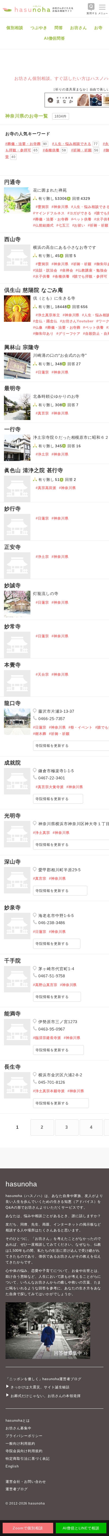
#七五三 (63, 225)
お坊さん (78, 27)
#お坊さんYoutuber (77, 321)
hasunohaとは (18, 1420)
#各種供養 (61, 276)
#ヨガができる (79, 213)
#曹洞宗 (42, 207)
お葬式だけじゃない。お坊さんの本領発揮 (46, 1396)
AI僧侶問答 (54, 38)
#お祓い (78, 225)
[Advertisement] (54, 151)
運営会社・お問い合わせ (26, 1482)
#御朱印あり (43, 334)
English (12, 1466)
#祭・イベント (81, 727)
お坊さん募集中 (18, 1428)
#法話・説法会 (45, 270)
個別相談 (14, 27)
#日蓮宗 (42, 372)
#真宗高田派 (46, 488)
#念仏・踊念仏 (45, 321)
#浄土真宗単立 (48, 315)
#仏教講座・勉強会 (91, 270)
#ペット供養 (81, 219)
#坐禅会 (66, 270)
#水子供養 (41, 276)
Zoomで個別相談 (28, 1528)
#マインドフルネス (49, 213)
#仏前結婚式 (43, 225)
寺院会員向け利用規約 (24, 1451)
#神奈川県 (60, 207)
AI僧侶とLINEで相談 (81, 1528)
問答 (58, 27)
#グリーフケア (68, 334)
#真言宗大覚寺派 (50, 787)
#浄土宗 (42, 454)
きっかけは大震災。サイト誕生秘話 (40, 1387)
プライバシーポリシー (24, 1436)
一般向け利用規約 (20, 1443)
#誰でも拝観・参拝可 (90, 276)
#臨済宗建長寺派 (47, 1038)
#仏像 (38, 327)
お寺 (98, 27)
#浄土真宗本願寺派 (49, 1091)
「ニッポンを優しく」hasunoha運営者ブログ (43, 1379)
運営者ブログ (17, 1489)
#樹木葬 (39, 734)
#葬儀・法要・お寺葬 (51, 219)
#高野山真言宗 (45, 985)
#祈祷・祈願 (98, 225)
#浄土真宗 (41, 833)
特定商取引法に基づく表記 (28, 1459)
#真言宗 (42, 413)
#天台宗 (42, 674)
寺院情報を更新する (52, 799)
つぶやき (38, 27)
